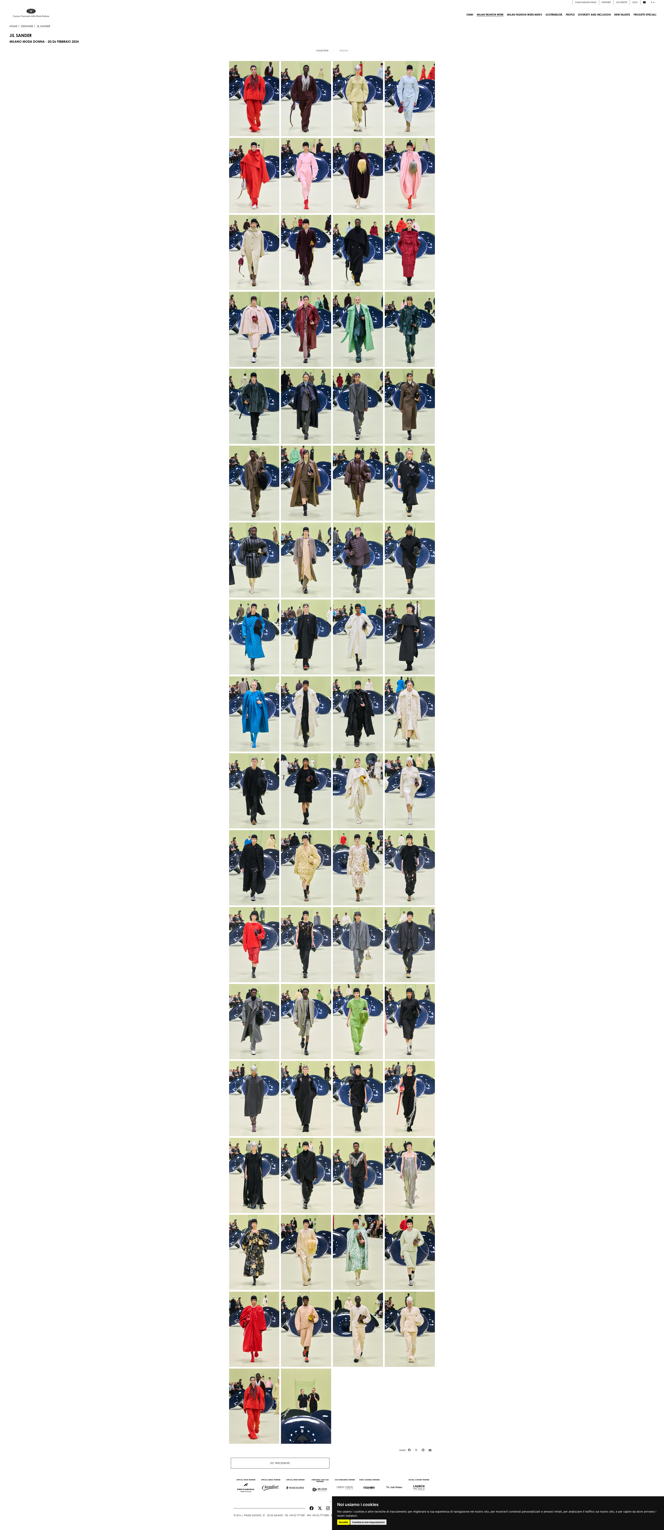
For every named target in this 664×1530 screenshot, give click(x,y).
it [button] (652, 2)
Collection (322, 50)
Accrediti (621, 2)
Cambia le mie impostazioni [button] (368, 1522)
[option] (245, 1486)
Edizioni (344, 50)
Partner (606, 2)
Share (402, 1450)
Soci (635, 2)
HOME (13, 26)
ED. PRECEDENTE (280, 1463)
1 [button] (329, 1501)
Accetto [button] (343, 1522)
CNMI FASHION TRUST (585, 2)
